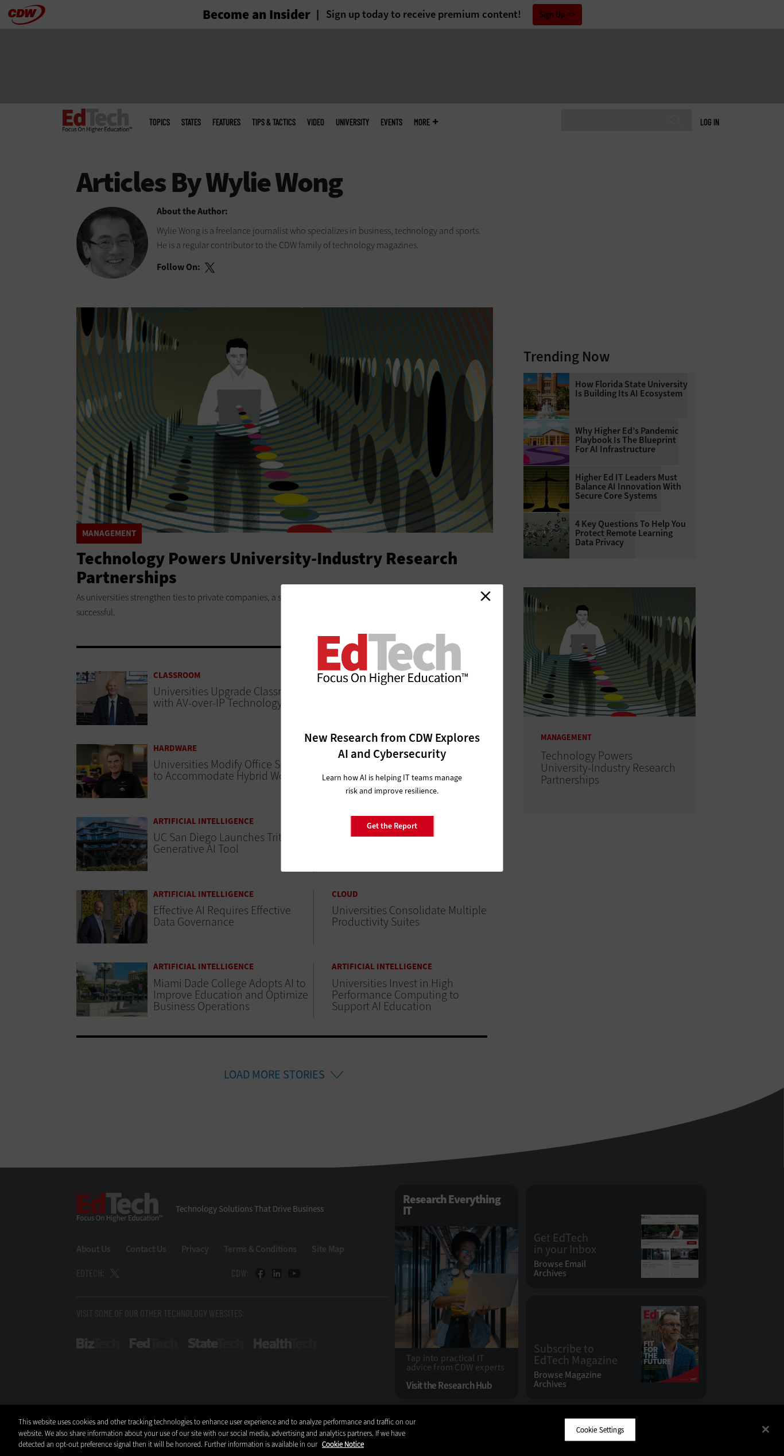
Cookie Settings (600, 1429)
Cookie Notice (343, 1444)
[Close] (765, 1429)
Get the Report (392, 826)
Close (485, 595)
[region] (392, 1430)
